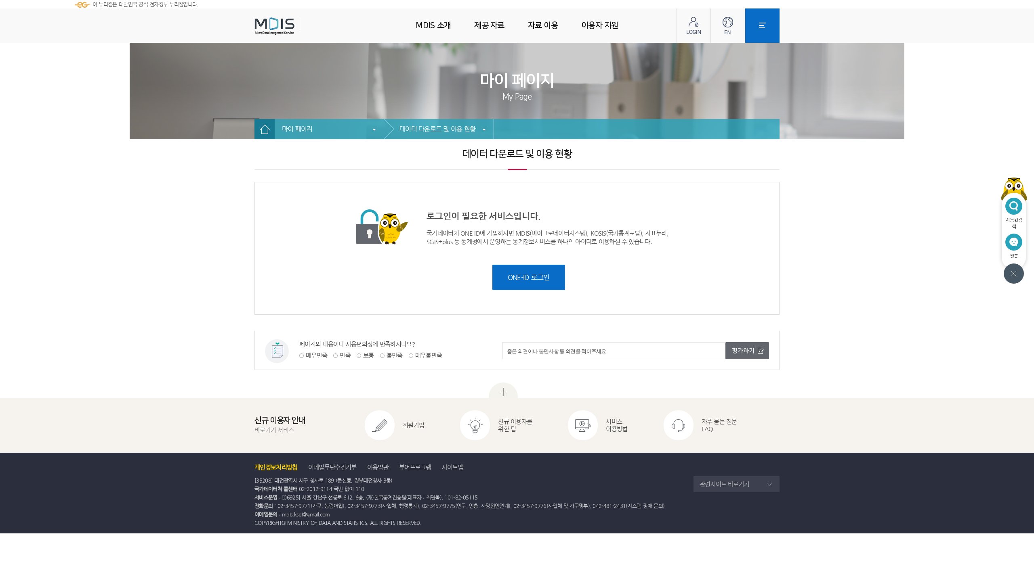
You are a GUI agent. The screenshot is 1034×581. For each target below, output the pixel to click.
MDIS (294, 26)
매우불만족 (428, 355)
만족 (345, 355)
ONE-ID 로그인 (529, 277)
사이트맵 (452, 467)
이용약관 (378, 467)
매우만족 (316, 355)
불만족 (395, 355)
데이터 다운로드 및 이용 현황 (437, 129)
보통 (368, 355)
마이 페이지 (297, 129)
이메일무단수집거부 (332, 467)
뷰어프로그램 (415, 467)
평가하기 (743, 350)
